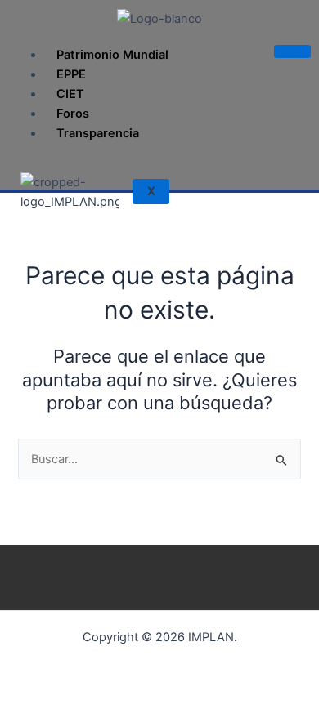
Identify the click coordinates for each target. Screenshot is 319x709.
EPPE (71, 74)
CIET (70, 94)
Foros (72, 113)
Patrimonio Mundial (112, 54)
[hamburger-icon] (292, 51)
